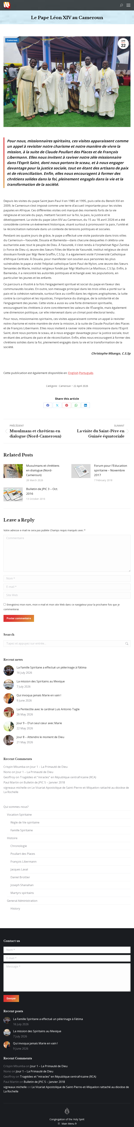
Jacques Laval (19, 869)
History (15, 908)
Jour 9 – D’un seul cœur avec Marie (39, 723)
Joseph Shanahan (22, 885)
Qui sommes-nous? (16, 807)
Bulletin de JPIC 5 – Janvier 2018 (44, 782)
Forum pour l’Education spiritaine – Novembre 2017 (110, 470)
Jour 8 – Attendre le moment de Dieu (40, 737)
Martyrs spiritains (22, 893)
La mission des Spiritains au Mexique (41, 681)
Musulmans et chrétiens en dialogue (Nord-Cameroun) (42, 470)
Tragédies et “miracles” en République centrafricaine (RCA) (58, 777)
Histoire (12, 838)
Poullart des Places (22, 854)
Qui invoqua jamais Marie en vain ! (39, 695)
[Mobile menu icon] (128, 5)
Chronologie (18, 846)
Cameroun (12, 40)
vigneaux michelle (15, 788)
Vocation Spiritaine (19, 815)
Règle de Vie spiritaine (24, 822)
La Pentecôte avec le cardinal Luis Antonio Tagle (48, 709)
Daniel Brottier (20, 877)
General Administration (22, 901)
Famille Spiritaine (21, 830)
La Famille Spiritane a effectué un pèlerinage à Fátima (51, 667)
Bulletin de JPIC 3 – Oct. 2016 (42, 491)
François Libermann (23, 861)
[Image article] (13, 471)
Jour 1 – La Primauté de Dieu (49, 767)
